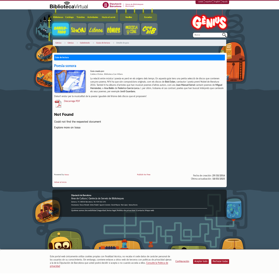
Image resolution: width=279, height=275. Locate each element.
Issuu (67, 175)
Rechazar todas (220, 261)
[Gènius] (209, 21)
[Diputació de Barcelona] (123, 5)
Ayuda (224, 2)
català (200, 2)
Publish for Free (143, 175)
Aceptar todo (200, 261)
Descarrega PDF (72, 101)
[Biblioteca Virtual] (69, 5)
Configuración (182, 261)
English (217, 2)
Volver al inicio (60, 182)
